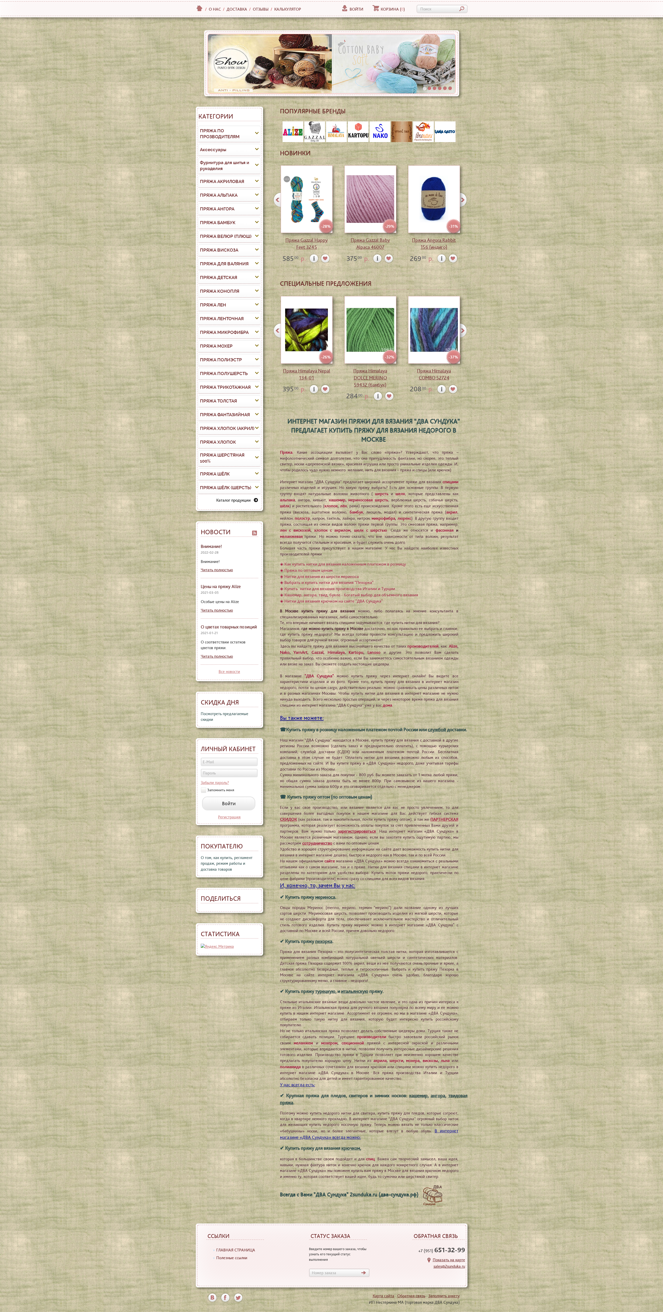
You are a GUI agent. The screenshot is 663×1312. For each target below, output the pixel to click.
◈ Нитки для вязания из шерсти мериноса (319, 576)
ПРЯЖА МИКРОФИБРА (224, 332)
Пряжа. (286, 452)
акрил (451, 512)
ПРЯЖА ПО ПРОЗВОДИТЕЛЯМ (220, 134)
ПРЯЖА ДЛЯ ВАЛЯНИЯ (224, 263)
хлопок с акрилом (332, 530)
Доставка (237, 9)
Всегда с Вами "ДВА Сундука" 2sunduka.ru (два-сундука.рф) (350, 1194)
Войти (356, 9)
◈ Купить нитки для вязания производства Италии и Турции (337, 588)
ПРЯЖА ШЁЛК (215, 474)
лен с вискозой (295, 530)
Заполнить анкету (444, 1295)
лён (343, 505)
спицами (450, 481)
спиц (370, 1158)
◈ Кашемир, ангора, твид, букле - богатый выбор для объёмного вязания (349, 594)
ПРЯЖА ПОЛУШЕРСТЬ (224, 373)
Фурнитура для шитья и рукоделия (224, 165)
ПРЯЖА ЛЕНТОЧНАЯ (222, 318)
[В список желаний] (325, 258)
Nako (285, 652)
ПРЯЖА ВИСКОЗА (219, 250)
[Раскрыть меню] (257, 134)
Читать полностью (217, 569)
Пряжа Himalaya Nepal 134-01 (306, 374)
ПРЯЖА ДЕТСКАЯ (218, 277)
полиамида (290, 1066)
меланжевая (291, 536)
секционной (353, 1042)
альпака (287, 499)
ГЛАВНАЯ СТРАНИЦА (235, 1250)
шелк (400, 493)
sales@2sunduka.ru (449, 1266)
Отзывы (261, 9)
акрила (380, 1060)
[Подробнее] (314, 258)
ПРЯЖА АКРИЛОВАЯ (222, 181)
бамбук (356, 512)
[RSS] (254, 532)
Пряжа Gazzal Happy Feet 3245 (306, 243)
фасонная (444, 530)
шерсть (381, 493)
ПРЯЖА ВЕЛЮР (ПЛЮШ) (225, 236)
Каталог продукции (235, 500)
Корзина (393, 9)
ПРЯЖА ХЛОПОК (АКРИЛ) (227, 428)
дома (387, 705)
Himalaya (336, 652)
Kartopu (356, 652)
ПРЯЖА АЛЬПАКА (218, 195)
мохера (413, 1060)
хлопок (331, 505)
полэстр (302, 518)
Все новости (229, 671)
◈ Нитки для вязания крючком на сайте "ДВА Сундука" (331, 601)
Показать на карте (449, 1259)
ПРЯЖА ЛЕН (213, 304)
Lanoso (373, 652)
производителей (422, 646)
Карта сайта (383, 1295)
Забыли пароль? (215, 782)
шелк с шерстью (370, 530)
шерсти (396, 1060)
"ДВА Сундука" (319, 675)
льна (445, 1060)
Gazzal (317, 652)
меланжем (303, 1042)
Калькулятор (287, 9)
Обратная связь (411, 1295)
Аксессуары (213, 149)
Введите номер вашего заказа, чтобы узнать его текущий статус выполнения (337, 1254)
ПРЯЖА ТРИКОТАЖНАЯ (225, 387)
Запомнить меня (220, 790)
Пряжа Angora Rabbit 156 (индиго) (434, 243)
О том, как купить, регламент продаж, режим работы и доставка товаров (227, 863)
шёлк (285, 505)
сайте (330, 860)
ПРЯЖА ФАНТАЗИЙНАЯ (225, 414)
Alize (453, 646)
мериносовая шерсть (368, 499)
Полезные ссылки (231, 1257)
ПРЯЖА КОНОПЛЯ (219, 291)
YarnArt (300, 652)
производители (371, 1036)
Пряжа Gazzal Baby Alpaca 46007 (370, 243)
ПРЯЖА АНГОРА (217, 208)
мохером (329, 1042)
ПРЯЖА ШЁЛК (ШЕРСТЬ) (225, 487)
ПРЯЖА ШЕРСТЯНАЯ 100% (222, 458)
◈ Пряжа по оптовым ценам (306, 570)
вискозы (430, 1060)
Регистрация (229, 817)
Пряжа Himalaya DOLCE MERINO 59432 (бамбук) (370, 378)
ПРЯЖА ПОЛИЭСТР (221, 359)
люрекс (404, 518)
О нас (215, 9)
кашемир (337, 499)
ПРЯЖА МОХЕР (216, 346)
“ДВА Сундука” (437, 421)
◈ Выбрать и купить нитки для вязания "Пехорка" (326, 582)
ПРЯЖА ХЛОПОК (218, 442)
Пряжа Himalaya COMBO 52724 (434, 374)
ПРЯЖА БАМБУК (217, 222)
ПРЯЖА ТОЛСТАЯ (218, 401)
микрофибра (383, 518)
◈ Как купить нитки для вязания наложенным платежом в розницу (343, 564)
